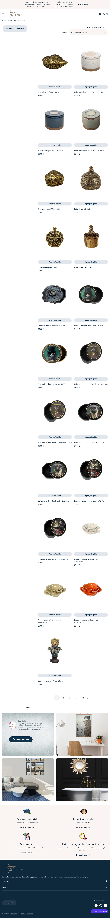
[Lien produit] (55, 61)
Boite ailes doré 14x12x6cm (48, 92)
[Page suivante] (89, 697)
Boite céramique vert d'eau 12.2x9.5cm (89, 150)
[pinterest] (100, 905)
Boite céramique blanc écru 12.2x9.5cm (89, 92)
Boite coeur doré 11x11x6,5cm (49, 209)
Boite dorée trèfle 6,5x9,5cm (84, 267)
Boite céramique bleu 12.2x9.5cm (50, 150)
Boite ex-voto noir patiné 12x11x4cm (52, 326)
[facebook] (96, 905)
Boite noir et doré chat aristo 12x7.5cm (89, 326)
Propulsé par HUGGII (27, 913)
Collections (13, 21)
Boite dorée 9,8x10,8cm (83, 209)
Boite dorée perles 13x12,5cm (49, 267)
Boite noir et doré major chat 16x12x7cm (89, 501)
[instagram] (105, 905)
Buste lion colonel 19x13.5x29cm (50, 681)
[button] (3, 14)
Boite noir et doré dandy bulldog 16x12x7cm (91, 384)
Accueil (4, 21)
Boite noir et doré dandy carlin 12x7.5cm (89, 442)
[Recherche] (100, 14)
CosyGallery (13, 913)
